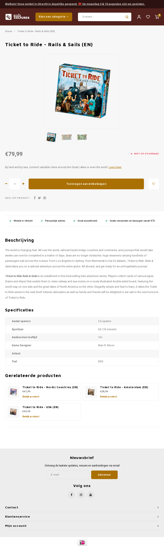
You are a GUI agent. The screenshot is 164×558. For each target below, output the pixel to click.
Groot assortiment (87, 221)
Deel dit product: (17, 198)
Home (8, 31)
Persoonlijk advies (55, 221)
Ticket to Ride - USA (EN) (40, 407)
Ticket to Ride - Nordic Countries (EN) (50, 387)
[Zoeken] (127, 17)
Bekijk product (30, 396)
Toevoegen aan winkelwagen (86, 184)
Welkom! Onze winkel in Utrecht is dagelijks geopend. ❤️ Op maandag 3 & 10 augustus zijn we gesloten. (75, 4)
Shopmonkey (118, 550)
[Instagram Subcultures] (81, 495)
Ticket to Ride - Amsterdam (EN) (124, 387)
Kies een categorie (52, 17)
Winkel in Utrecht (23, 221)
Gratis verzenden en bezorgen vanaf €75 (132, 221)
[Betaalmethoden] (82, 542)
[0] (157, 17)
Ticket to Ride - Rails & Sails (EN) (36, 31)
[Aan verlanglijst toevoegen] (153, 184)
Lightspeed (92, 550)
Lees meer (115, 167)
